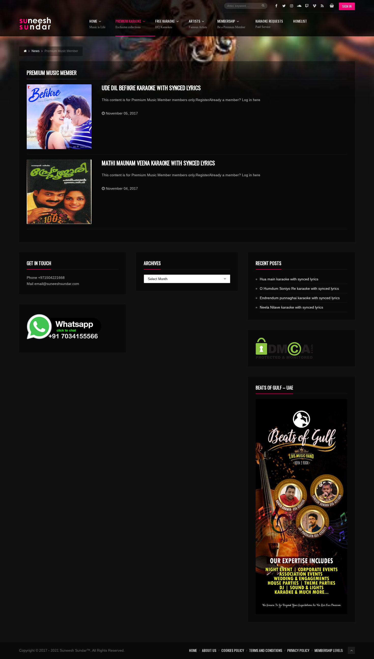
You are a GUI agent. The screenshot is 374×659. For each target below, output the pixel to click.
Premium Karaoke (128, 24)
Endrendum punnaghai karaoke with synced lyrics (300, 298)
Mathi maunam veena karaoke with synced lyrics (158, 163)
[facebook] (276, 6)
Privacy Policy (298, 650)
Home (97, 24)
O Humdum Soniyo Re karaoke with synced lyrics (299, 288)
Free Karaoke (165, 24)
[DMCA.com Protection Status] (301, 348)
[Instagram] (291, 6)
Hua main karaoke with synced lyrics (289, 279)
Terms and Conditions (265, 650)
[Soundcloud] (299, 6)
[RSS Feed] (322, 6)
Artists (198, 24)
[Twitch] (307, 6)
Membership (231, 24)
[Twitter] (284, 6)
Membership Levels (328, 650)
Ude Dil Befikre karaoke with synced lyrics (151, 88)
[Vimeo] (314, 6)
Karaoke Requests (269, 24)
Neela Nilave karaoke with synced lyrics (291, 307)
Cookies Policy (232, 650)
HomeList (300, 21)
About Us (209, 650)
